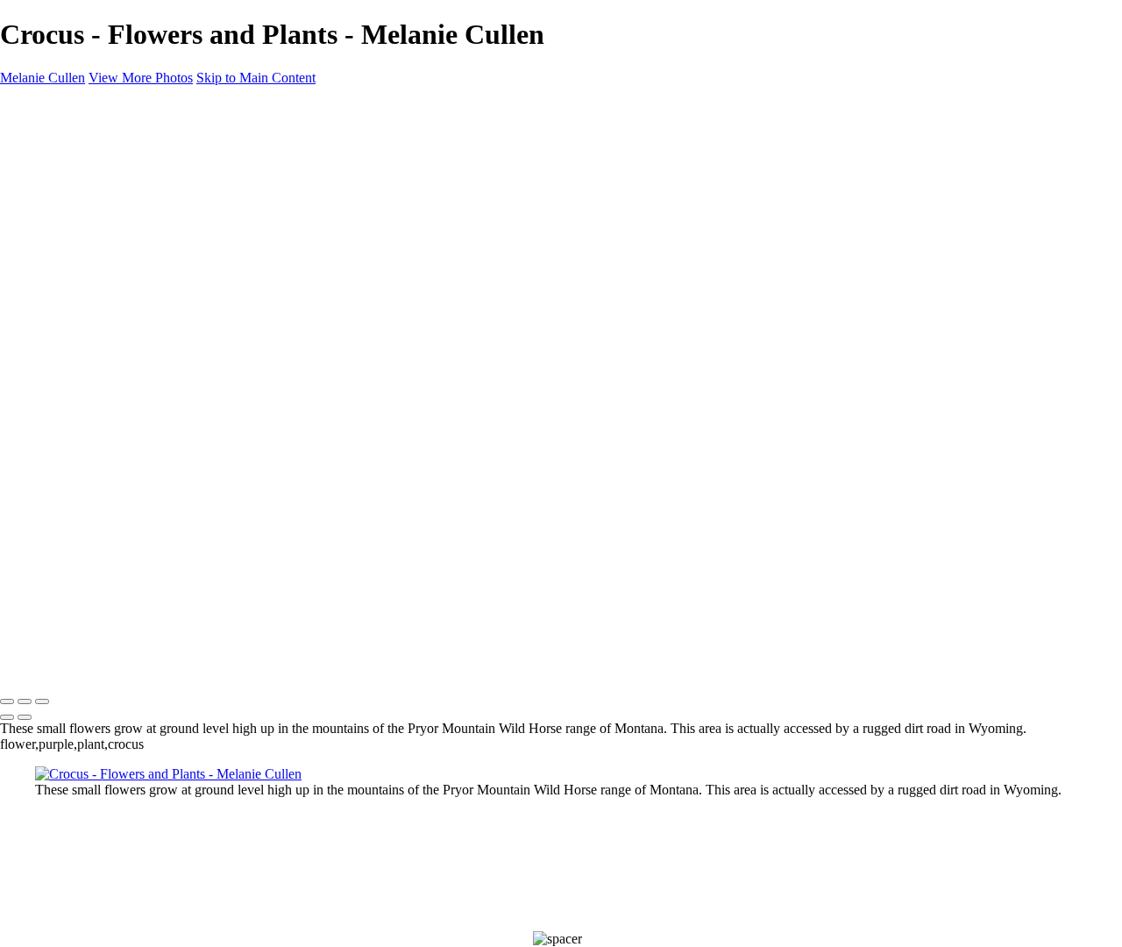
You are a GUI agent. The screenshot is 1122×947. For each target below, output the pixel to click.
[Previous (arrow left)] (7, 717)
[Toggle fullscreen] (25, 701)
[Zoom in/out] (42, 701)
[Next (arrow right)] (25, 717)
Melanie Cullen (42, 665)
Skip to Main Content (256, 77)
